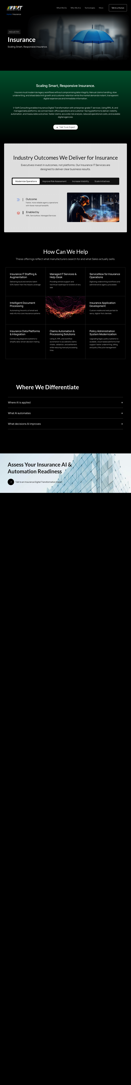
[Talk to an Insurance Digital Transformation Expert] (11, 482)
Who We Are (76, 8)
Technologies (90, 8)
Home (9, 14)
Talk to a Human (118, 8)
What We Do (62, 8)
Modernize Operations (26, 181)
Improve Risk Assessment (54, 181)
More (101, 8)
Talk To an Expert (67, 127)
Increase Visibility (80, 181)
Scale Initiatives (102, 181)
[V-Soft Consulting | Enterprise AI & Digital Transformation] (14, 8)
